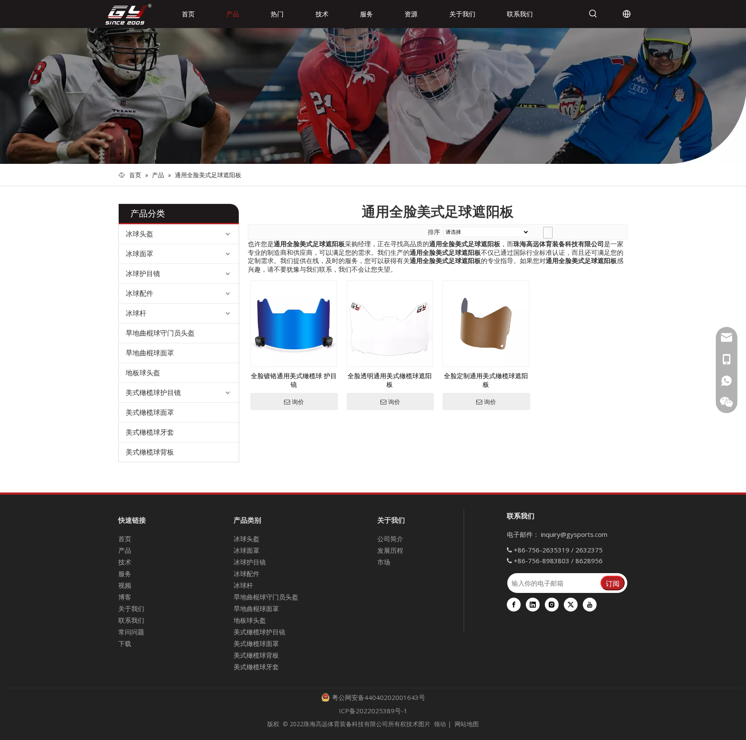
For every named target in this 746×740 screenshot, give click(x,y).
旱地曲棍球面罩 (150, 352)
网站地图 (467, 724)
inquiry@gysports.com (574, 534)
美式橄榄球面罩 (150, 412)
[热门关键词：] (593, 14)
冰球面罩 (139, 253)
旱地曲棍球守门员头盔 (160, 333)
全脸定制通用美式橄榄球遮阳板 (486, 380)
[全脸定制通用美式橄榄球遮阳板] (486, 323)
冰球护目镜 (143, 273)
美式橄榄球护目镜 (153, 392)
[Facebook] (514, 604)
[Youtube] (590, 604)
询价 (298, 401)
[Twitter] (571, 604)
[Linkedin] (533, 604)
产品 (124, 550)
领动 (440, 724)
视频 (124, 585)
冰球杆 (136, 313)
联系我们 (131, 620)
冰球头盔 (139, 233)
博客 (124, 597)
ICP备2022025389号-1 (373, 710)
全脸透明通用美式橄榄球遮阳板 (390, 380)
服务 (124, 573)
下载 (124, 643)
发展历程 (390, 550)
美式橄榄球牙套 (150, 432)
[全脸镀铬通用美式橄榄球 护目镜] (294, 323)
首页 (124, 538)
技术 (124, 562)
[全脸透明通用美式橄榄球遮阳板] (390, 323)
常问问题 (131, 631)
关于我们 (131, 608)
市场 (383, 562)
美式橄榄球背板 (150, 452)
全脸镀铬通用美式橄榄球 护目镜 (294, 380)
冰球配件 (139, 293)
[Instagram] (552, 604)
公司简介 (390, 538)
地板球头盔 (143, 372)
